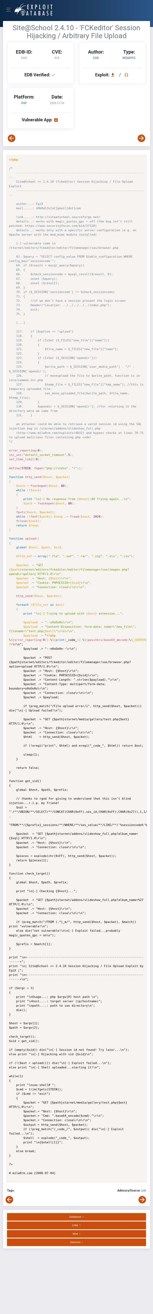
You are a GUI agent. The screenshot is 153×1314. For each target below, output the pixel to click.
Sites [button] (76, 1233)
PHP (24, 103)
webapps (128, 58)
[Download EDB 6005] (113, 74)
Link (143, 1190)
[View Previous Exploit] (11, 138)
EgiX (96, 58)
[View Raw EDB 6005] (127, 74)
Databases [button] (75, 1216)
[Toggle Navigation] (10, 9)
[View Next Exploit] (141, 138)
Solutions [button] (75, 1242)
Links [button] (75, 1225)
